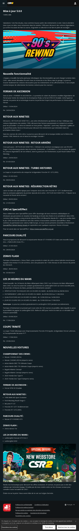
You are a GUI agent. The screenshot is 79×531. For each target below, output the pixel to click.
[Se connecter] (75, 3)
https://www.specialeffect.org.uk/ (42, 229)
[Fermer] (75, 521)
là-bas (22, 487)
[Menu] (3, 3)
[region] (39, 524)
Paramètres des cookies (23, 516)
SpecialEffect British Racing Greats (15, 225)
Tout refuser (49, 527)
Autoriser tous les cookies (66, 527)
